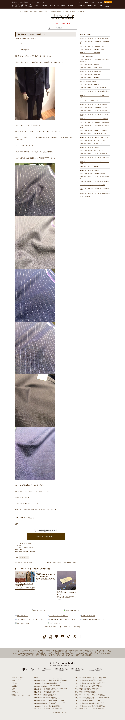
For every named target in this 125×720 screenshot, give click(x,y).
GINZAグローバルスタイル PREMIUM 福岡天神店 (92, 185)
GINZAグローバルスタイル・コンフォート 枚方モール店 (94, 153)
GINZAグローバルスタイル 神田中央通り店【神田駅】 (45, 694)
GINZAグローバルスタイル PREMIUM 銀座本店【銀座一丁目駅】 (47, 682)
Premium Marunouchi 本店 (86, 56)
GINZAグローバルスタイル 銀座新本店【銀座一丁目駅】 (46, 689)
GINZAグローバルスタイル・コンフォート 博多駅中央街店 (94, 181)
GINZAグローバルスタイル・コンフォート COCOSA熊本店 (95, 193)
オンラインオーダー (85, 196)
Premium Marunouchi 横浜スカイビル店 (90, 100)
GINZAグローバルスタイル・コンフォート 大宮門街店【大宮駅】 (47, 706)
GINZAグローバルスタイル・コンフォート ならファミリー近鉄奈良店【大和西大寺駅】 (92, 697)
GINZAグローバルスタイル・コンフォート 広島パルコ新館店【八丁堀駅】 (89, 702)
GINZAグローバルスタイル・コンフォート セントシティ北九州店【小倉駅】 (90, 706)
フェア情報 (70, 5)
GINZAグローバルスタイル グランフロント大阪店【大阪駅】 (86, 688)
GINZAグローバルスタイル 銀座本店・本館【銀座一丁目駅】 (47, 691)
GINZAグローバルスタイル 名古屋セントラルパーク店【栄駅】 (87, 683)
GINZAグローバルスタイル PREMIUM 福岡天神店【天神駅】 (86, 703)
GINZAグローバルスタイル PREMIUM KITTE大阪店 (93, 133)
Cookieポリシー (14, 694)
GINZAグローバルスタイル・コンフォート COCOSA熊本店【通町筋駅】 (89, 708)
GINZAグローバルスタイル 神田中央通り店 (91, 77)
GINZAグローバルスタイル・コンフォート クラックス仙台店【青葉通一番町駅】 (51, 680)
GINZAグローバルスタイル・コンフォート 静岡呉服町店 (94, 119)
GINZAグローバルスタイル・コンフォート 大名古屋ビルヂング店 (94, 126)
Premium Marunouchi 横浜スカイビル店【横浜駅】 (44, 703)
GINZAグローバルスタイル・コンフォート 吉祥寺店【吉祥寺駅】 (47, 698)
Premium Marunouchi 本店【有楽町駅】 (42, 686)
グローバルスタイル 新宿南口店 (88, 81)
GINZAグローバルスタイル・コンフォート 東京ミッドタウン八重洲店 (94, 60)
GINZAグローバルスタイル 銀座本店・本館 (91, 67)
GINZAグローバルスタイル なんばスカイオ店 (91, 150)
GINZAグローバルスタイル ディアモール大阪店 (92, 143)
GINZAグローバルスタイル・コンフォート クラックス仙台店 (94, 42)
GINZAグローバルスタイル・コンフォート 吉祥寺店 (93, 87)
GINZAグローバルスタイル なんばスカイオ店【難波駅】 (85, 692)
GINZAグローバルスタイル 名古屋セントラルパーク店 (93, 130)
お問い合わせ (100, 2)
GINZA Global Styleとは (41, 5)
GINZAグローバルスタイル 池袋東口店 (89, 84)
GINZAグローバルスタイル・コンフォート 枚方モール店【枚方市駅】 (88, 694)
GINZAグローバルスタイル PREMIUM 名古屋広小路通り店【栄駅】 (88, 680)
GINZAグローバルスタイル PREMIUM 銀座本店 (92, 46)
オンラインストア (80, 5)
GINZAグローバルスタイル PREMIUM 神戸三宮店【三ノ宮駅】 (87, 700)
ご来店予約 (108, 6)
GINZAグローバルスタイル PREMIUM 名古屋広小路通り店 (94, 122)
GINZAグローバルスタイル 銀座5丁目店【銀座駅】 (44, 692)
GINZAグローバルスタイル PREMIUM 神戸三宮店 (92, 173)
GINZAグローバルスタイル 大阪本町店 (89, 147)
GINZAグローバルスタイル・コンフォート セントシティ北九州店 (94, 189)
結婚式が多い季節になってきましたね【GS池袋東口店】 (61, 562)
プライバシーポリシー (16, 692)
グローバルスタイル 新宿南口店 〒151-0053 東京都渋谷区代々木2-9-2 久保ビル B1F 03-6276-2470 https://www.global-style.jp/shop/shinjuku (25, 547)
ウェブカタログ (14, 685)
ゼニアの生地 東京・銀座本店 (23, 562)
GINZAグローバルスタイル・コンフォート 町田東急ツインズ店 (94, 96)
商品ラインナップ (54, 5)
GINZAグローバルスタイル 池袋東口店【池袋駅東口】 (45, 697)
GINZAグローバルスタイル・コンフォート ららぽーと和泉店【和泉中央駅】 (90, 695)
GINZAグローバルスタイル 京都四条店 (89, 170)
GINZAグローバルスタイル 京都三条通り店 (91, 166)
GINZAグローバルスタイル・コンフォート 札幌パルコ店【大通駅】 (48, 678)
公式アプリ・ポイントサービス (94, 5)
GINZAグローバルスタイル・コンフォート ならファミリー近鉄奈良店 (94, 162)
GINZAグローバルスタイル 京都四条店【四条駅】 (84, 698)
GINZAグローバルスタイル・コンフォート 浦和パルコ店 (94, 110)
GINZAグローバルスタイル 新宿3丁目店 (90, 53)
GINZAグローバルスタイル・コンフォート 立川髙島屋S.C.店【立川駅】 (49, 700)
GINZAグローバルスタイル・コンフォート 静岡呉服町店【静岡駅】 (88, 678)
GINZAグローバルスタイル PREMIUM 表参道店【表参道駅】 (46, 683)
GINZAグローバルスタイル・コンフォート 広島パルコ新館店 (94, 177)
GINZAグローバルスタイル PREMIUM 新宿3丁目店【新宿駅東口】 (48, 685)
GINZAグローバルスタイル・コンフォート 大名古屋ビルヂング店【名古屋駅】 (90, 682)
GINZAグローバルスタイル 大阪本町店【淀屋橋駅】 (85, 691)
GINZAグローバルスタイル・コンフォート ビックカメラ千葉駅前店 (94, 114)
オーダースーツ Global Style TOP (18, 677)
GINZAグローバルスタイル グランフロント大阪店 (92, 140)
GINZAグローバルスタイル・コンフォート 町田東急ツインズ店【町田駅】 (49, 702)
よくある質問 (14, 683)
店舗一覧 (13, 680)
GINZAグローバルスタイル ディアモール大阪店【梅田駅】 (86, 689)
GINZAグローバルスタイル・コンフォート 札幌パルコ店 (94, 38)
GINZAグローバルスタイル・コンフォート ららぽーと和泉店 (94, 157)
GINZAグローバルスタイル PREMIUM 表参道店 (92, 49)
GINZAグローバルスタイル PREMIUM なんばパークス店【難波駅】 (88, 686)
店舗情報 (63, 5)
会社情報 (80, 2)
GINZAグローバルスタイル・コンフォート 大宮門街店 (93, 107)
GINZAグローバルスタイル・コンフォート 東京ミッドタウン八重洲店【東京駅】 (51, 688)
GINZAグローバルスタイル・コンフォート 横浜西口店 (93, 104)
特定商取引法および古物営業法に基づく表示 (20, 695)
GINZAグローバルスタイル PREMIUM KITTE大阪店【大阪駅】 (87, 685)
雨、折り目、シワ (24, 557)
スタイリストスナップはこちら (62, 23)
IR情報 (86, 2)
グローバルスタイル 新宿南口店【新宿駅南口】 (44, 695)
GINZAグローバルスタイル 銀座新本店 (89, 64)
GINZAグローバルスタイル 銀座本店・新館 (91, 71)
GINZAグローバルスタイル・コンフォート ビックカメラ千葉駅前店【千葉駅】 (90, 677)
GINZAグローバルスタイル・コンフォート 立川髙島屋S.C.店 (94, 91)
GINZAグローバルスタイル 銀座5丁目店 (90, 74)
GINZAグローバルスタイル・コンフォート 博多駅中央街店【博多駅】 (88, 705)
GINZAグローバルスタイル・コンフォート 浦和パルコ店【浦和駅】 (48, 708)
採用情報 (92, 2)
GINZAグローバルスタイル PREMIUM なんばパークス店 (94, 137)
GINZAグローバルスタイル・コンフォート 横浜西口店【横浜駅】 (47, 705)
